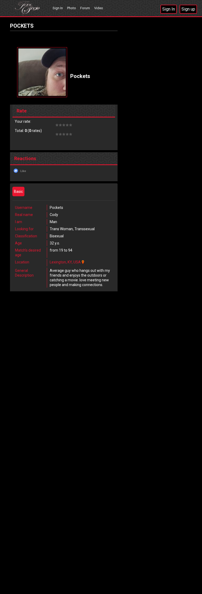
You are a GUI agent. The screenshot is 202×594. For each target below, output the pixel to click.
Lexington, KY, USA (65, 262)
